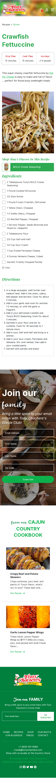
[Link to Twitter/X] (28, 767)
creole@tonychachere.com (28, 749)
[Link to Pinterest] (35, 767)
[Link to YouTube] (32, 767)
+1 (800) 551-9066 (28, 746)
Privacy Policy (31, 761)
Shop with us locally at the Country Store (28, 753)
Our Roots (44, 732)
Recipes (18, 732)
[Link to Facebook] (24, 767)
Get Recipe (16, 593)
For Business (14, 735)
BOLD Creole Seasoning (26, 166)
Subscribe (46, 717)
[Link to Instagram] (21, 767)
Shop (30, 732)
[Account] (46, 9)
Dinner (16, 24)
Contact (43, 735)
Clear (7, 267)
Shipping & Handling (12, 761)
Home (6, 732)
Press (30, 735)
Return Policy (46, 761)
